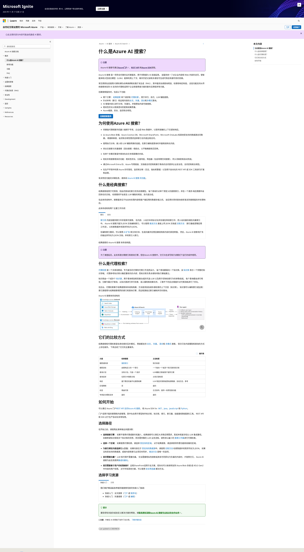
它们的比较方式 (260, 57)
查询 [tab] (109, 215)
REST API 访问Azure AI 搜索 (128, 408)
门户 (288, 27)
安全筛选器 (150, 469)
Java (165, 408)
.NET (160, 408)
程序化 (133, 493)
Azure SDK (146, 67)
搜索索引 (124, 363)
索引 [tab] (102, 215)
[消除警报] (299, 5)
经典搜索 (117, 97)
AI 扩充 (127, 232)
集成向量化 (123, 460)
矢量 (137, 100)
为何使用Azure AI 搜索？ (264, 48)
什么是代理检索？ (261, 54)
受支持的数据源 (148, 448)
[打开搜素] (298, 21)
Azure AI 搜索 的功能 (136, 178)
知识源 (119, 278)
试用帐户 (296, 27)
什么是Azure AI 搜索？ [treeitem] (15, 60)
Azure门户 (122, 67)
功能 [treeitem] (8, 69)
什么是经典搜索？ (261, 51)
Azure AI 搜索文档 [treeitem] (12, 51)
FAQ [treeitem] (8, 73)
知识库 (186, 270)
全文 (131, 100)
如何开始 (258, 61)
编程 (132, 496)
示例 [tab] (112, 482)
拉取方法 (180, 223)
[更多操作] (203, 44)
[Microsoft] (4, 20)
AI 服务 (109, 44)
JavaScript (173, 408)
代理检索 (135, 97)
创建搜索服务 (106, 116)
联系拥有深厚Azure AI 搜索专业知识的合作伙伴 (159, 512)
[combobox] (26, 46)
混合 (143, 100)
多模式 (149, 100)
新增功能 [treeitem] (10, 64)
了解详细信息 (137, 520)
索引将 (103, 220)
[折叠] (50, 42)
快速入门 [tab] (103, 482)
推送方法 (153, 223)
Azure (101, 44)
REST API (135, 67)
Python (184, 408)
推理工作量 (179, 438)
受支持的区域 (146, 443)
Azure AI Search (121, 44)
